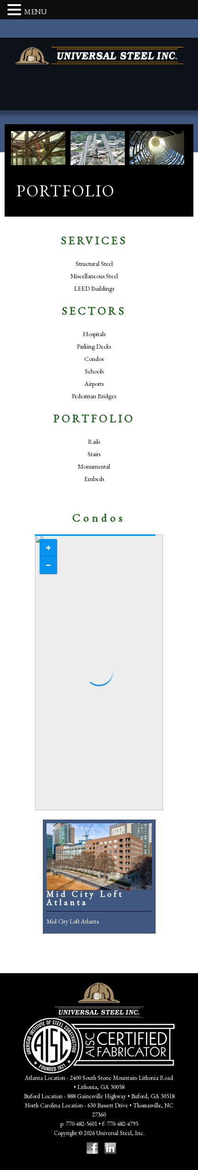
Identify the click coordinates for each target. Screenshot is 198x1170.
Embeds (94, 479)
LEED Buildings (94, 288)
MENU (35, 12)
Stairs (93, 454)
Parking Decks (94, 346)
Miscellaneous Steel (94, 276)
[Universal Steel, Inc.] (99, 55)
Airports (94, 383)
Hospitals (94, 334)
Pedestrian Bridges (94, 396)
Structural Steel (94, 263)
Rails (94, 441)
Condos (94, 359)
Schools (94, 371)
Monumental (94, 466)
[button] (15, 10)
